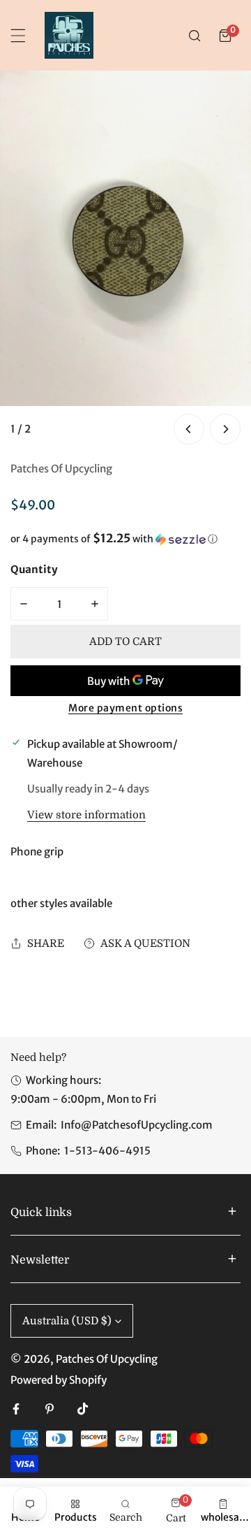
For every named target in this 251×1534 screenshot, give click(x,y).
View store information (86, 815)
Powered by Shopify (58, 1380)
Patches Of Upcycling (61, 468)
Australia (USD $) (67, 1321)
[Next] (225, 429)
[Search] (194, 35)
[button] (225, 35)
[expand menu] (18, 35)
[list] (125, 259)
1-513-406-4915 (107, 1150)
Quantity (34, 569)
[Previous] (189, 429)
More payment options (125, 708)
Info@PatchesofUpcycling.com (137, 1124)
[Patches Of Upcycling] (69, 35)
